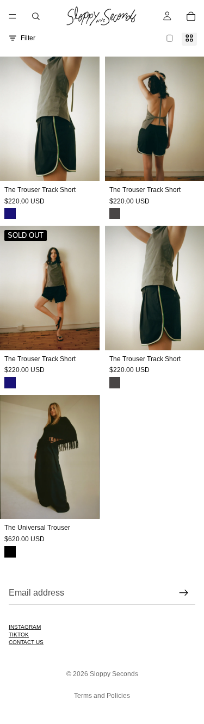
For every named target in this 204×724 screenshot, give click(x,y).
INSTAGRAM (25, 627)
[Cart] (191, 16)
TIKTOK (19, 635)
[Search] (36, 16)
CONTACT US (26, 642)
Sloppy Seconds (114, 674)
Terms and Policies (102, 696)
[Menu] (12, 16)
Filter (28, 38)
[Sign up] (183, 592)
